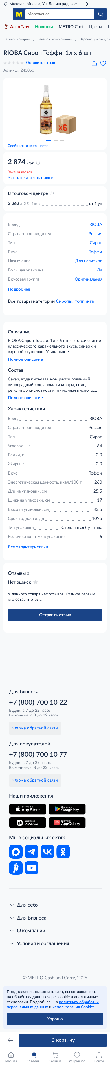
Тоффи (95, 252)
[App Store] (27, 809)
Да (99, 270)
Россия (95, 234)
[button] (48, 140)
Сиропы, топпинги (75, 301)
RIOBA (95, 224)
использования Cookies (73, 1007)
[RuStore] (27, 822)
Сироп (96, 243)
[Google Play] (67, 809)
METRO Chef (71, 27)
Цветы (95, 27)
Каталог (6, 14)
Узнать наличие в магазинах (30, 178)
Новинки (44, 27)
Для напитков (88, 261)
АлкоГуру (19, 27)
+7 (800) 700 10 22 (38, 702)
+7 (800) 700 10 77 (38, 754)
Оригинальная (88, 279)
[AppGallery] (67, 822)
